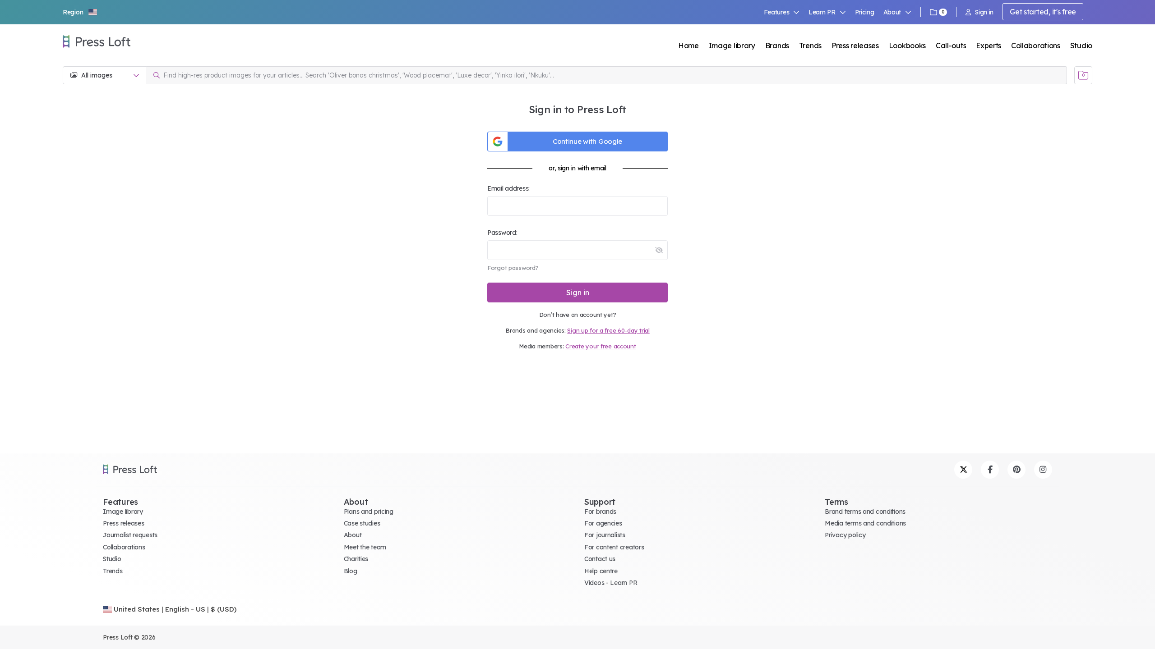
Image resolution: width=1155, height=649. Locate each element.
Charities (356, 559)
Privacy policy (845, 535)
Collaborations (1035, 45)
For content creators (614, 547)
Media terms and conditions (865, 523)
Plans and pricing (368, 511)
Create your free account (600, 346)
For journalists (604, 535)
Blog (350, 571)
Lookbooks (907, 45)
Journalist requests (130, 535)
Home (688, 45)
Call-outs (951, 45)
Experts (988, 45)
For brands (600, 511)
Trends (810, 45)
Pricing (864, 12)
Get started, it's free (1043, 11)
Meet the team (365, 547)
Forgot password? (513, 267)
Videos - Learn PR (610, 583)
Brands (777, 45)
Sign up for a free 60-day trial (608, 330)
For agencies (603, 523)
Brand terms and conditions (865, 511)
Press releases (855, 45)
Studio (1081, 45)
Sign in (984, 12)
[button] (80, 12)
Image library (732, 45)
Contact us (599, 559)
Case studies (362, 523)
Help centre (601, 571)
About (353, 535)
